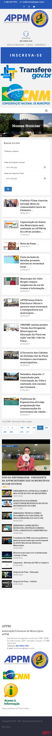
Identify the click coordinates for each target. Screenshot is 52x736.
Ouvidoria (26, 38)
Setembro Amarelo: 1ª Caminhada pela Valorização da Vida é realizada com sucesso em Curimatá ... (33, 381)
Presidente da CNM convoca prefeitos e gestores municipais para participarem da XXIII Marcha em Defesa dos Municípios (30, 542)
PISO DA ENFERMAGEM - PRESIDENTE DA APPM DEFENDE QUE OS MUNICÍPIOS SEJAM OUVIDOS (25, 480)
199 (27, 428)
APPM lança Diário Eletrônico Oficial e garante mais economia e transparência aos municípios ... (33, 306)
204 (11, 432)
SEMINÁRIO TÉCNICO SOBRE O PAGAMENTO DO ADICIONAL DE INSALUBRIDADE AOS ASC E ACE (28, 515)
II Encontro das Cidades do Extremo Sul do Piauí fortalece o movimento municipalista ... (34, 357)
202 (46, 428)
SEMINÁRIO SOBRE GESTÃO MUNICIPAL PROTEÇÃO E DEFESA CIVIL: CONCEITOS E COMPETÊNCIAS (30, 528)
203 (4, 432)
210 (21, 432)
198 (21, 428)
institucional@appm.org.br (33, 2)
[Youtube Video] (7, 493)
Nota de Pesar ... (29, 243)
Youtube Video (8, 441)
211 (27, 432)
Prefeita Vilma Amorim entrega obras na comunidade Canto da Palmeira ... (34, 205)
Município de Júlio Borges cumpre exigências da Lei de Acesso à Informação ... (33, 283)
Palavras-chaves (11, 151)
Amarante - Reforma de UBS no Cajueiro (31, 562)
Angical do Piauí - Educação (25, 572)
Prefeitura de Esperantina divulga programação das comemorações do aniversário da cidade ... (34, 405)
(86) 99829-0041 (22, 646)
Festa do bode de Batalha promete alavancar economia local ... (32, 262)
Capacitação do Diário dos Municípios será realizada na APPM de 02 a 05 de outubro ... (33, 226)
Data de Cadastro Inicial (14, 162)
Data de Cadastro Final (14, 173)
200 (34, 428)
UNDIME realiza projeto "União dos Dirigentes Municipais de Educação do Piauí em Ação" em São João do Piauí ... (34, 332)
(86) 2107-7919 (11, 2)
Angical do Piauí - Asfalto (25, 581)
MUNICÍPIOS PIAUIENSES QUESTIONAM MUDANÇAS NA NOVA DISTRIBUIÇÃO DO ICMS (30, 503)
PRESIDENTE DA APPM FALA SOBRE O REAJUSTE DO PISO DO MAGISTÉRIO (30, 492)
